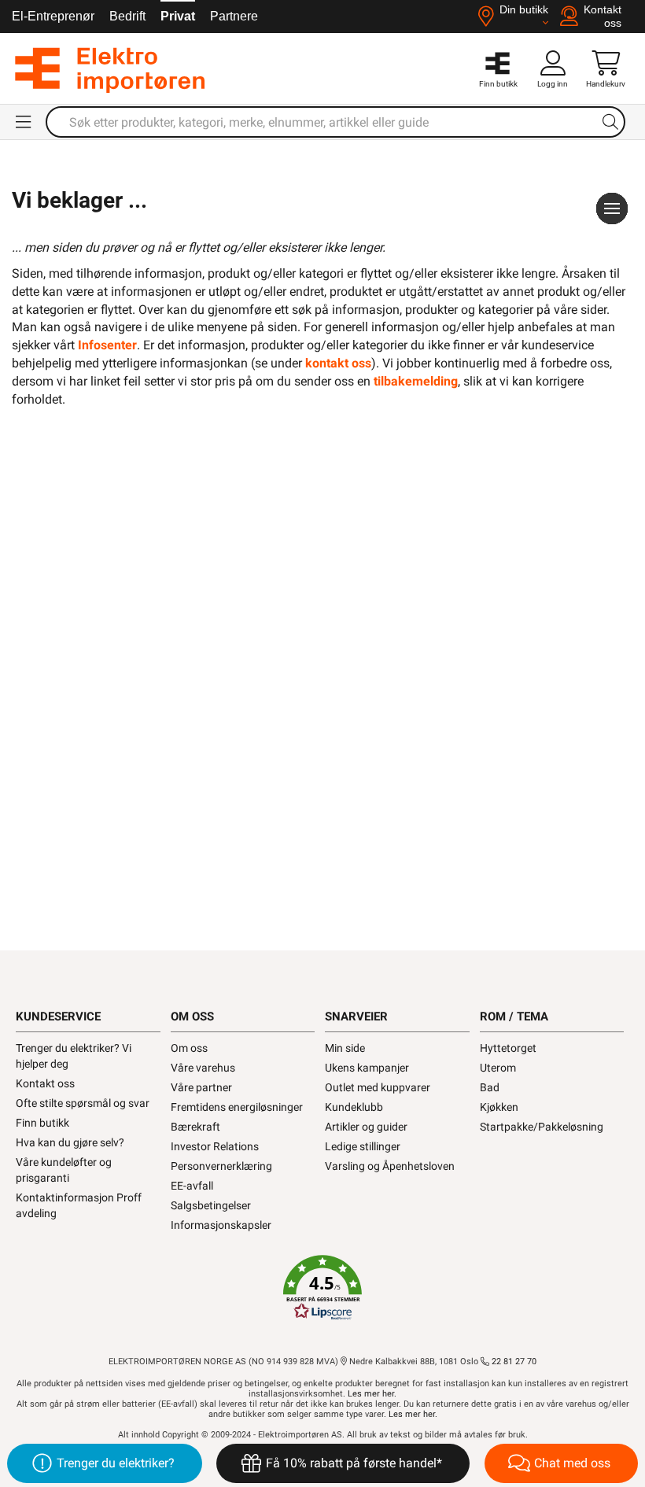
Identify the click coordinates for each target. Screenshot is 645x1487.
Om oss (189, 1048)
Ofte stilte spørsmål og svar (82, 1103)
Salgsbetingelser (211, 1205)
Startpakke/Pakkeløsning (541, 1126)
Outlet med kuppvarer (377, 1087)
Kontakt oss (45, 1083)
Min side (345, 1048)
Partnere (234, 16)
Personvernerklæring (221, 1166)
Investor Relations (215, 1146)
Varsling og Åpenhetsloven (390, 1166)
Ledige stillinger (362, 1146)
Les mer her (371, 1394)
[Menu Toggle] (25, 122)
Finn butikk (42, 1122)
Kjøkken (499, 1107)
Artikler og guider (366, 1126)
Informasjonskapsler (221, 1225)
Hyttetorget (508, 1048)
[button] (322, 1288)
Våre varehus (203, 1067)
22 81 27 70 (512, 1361)
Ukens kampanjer (367, 1067)
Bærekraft (195, 1126)
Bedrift (127, 16)
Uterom (498, 1067)
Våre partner (201, 1087)
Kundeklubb (354, 1107)
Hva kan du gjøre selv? (70, 1142)
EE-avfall (192, 1185)
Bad (489, 1087)
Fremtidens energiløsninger (237, 1107)
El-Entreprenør (53, 16)
